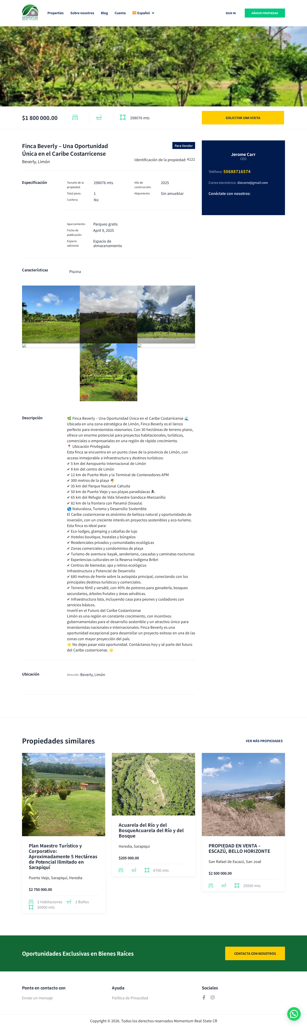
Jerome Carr (243, 154)
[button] (294, 1014)
